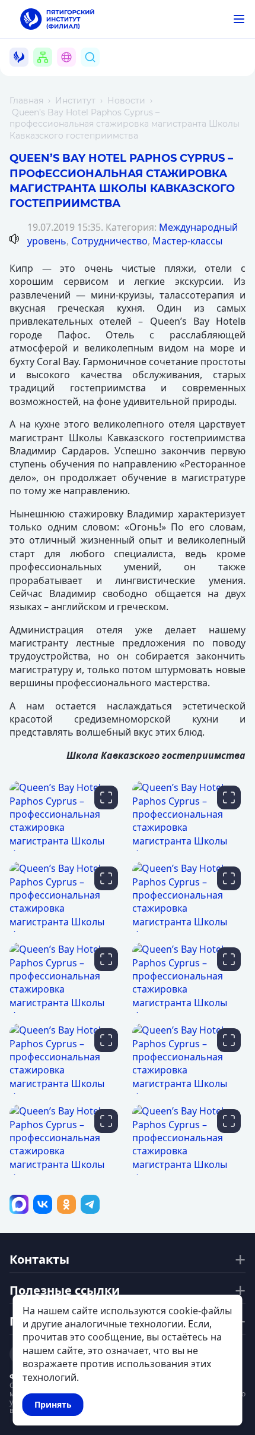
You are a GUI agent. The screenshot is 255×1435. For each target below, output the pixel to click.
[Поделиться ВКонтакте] (42, 1204)
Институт (75, 100)
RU (73, 71)
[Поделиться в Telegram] (90, 1204)
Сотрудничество (109, 240)
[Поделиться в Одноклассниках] (66, 1204)
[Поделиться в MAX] (18, 1204)
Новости (126, 100)
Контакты (39, 1259)
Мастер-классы (187, 240)
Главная (26, 100)
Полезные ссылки (64, 1290)
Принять (53, 1404)
